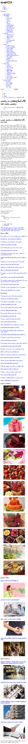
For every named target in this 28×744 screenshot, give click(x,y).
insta (4, 7)
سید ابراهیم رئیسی (7, 223)
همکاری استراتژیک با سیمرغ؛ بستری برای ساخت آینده (13, 682)
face (4, 6)
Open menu (3, 11)
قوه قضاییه (6, 225)
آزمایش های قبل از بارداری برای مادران (10, 599)
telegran (5, 9)
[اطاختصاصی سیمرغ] (14, 393)
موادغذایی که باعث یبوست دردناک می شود (11, 619)
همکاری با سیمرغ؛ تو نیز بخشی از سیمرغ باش (11, 722)
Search (16, 89)
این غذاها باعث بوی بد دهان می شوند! (9, 580)
